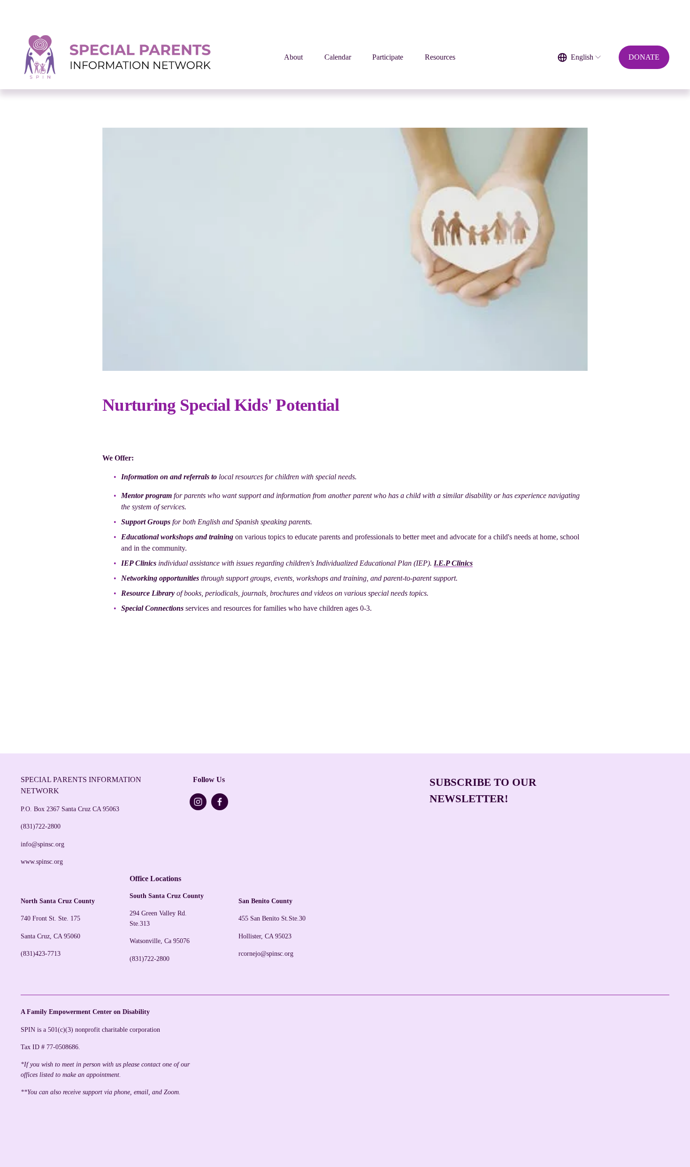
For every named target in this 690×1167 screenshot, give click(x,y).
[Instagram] (198, 801)
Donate (644, 57)
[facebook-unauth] (219, 801)
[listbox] (580, 57)
